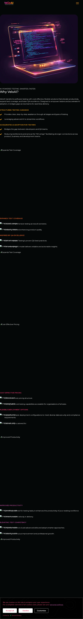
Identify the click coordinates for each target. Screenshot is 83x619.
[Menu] (77, 3)
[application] (41, 608)
